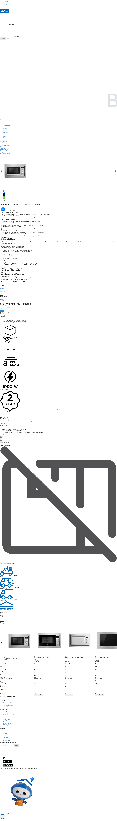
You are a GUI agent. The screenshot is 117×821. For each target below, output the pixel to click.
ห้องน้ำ (1, 146)
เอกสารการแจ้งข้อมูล (7, 723)
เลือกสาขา (15, 36)
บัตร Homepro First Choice (8, 714)
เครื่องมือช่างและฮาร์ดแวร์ (5, 153)
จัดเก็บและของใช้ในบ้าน (5, 145)
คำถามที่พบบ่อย (6, 704)
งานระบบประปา (3, 148)
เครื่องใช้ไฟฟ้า (3, 140)
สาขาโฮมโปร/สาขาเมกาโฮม (9, 732)
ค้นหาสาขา (6, 4)
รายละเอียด (2, 423)
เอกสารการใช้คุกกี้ (6, 724)
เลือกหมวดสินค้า (7, 125)
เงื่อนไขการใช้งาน (6, 719)
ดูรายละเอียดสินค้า (39, 694)
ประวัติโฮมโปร (6, 730)
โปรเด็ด (4, 136)
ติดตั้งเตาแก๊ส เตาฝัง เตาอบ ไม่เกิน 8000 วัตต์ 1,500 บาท (22, 431)
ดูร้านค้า (2, 299)
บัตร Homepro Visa (7, 713)
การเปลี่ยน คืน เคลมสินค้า (8, 705)
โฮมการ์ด (6, 1)
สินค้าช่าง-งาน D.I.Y (7, 132)
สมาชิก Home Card (7, 711)
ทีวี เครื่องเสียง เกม (4, 144)
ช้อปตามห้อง (5, 128)
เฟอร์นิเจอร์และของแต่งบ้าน (6, 142)
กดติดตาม (8, 289)
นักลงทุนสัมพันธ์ (6, 733)
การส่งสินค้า (5, 720)
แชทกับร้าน (2, 300)
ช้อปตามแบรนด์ (6, 129)
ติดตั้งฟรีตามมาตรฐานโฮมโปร (21, 419)
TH (3, 7)
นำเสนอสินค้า (6, 737)
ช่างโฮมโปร (5, 135)
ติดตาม (16, 745)
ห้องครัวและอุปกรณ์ (4, 149)
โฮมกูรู (4, 133)
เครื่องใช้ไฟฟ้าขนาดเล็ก (5, 141)
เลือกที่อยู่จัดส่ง (12, 24)
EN (5, 7)
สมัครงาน (5, 736)
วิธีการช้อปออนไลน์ (7, 702)
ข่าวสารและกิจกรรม (7, 734)
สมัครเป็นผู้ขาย (7, 3)
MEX (1, 302)
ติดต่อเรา (4, 738)
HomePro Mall (6, 131)
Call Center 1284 (6, 740)
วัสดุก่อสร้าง (2, 152)
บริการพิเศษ (5, 137)
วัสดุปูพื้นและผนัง (3, 150)
